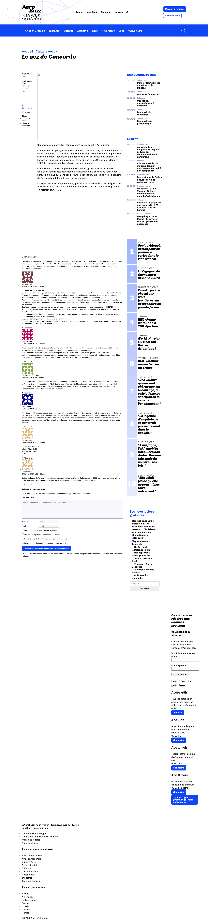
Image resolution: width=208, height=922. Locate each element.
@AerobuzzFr (29, 825)
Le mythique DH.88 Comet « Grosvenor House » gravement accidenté (147, 220)
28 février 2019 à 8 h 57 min (33, 378)
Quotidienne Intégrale (140, 543)
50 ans (24, 116)
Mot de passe (178, 665)
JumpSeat (91, 12)
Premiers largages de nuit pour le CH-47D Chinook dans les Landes (149, 206)
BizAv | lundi (140, 547)
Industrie (82, 30)
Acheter (177, 712)
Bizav (95, 30)
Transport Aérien (144, 144)
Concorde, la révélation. (144, 113)
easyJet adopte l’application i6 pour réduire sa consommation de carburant (148, 152)
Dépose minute (30, 871)
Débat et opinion (30, 865)
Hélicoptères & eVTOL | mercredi (141, 554)
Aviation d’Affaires (32, 855)
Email (24, 526)
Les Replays (28, 828)
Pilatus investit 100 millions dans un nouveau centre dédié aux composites (149, 167)
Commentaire (28, 498)
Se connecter (172, 15)
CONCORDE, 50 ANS (141, 75)
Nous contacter (30, 843)
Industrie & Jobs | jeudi (143, 560)
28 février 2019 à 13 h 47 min (33, 286)
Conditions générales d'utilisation (40, 836)
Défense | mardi (142, 550)
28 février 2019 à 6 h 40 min (33, 409)
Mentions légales (31, 839)
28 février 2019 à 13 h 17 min (33, 344)
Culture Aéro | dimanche (140, 576)
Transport (54, 30)
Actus (79, 12)
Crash (25, 906)
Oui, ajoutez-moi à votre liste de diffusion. (40, 531)
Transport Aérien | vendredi (143, 565)
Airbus (25, 893)
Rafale (25, 912)
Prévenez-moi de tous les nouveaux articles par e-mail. (46, 543)
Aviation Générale (35, 30)
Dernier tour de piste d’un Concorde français (148, 85)
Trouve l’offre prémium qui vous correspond (183, 799)
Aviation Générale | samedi (143, 571)
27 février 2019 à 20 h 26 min (33, 474)
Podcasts (106, 12)
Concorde (26, 118)
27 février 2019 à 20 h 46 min (33, 443)
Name (25, 522)
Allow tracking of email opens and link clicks (42, 535)
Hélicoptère (108, 30)
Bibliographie (29, 900)
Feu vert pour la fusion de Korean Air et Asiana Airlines (149, 179)
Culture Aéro (135, 30)
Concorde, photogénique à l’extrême (145, 103)
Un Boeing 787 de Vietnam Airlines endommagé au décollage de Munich (148, 192)
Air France (28, 897)
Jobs (121, 30)
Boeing (25, 903)
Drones (26, 909)
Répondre (28, 328)
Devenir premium (174, 9)
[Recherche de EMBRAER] (183, 30)
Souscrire (178, 740)
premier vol (26, 121)
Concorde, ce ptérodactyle (144, 122)
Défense (68, 30)
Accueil (27, 51)
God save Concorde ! (148, 94)
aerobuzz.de (122, 12)
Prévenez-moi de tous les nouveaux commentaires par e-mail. (49, 539)
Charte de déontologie (34, 833)
